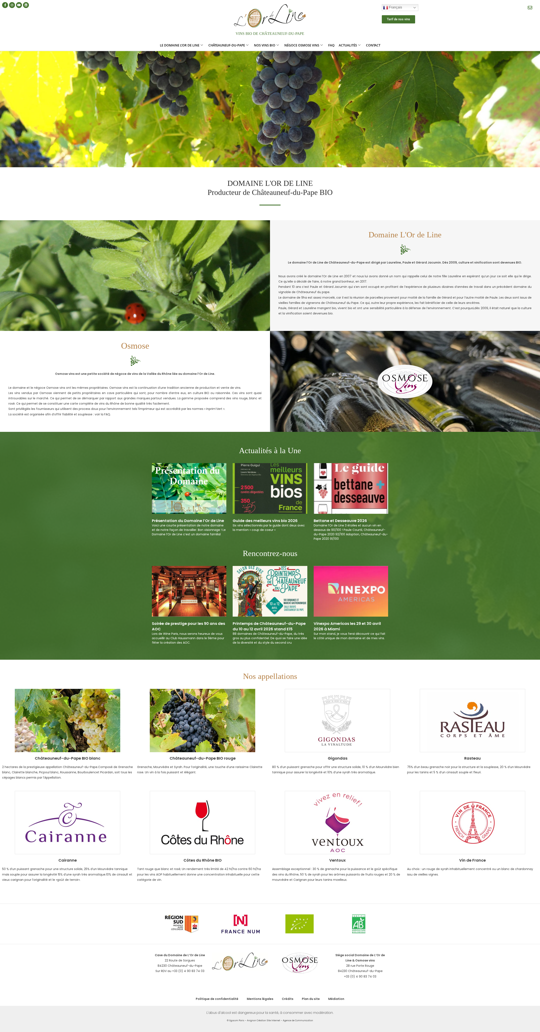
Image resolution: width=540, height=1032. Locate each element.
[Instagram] (12, 5)
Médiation (336, 999)
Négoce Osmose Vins (301, 45)
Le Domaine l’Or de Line (179, 45)
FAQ (331, 45)
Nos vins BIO (264, 45)
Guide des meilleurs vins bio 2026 (265, 520)
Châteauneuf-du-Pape (226, 45)
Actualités (348, 45)
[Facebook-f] (5, 5)
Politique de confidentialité (217, 999)
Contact (373, 45)
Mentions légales (260, 999)
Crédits (287, 999)
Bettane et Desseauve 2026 (340, 520)
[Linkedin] (26, 5)
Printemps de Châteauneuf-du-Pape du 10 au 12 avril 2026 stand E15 (269, 626)
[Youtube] (19, 5)
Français (395, 7)
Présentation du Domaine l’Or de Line (188, 520)
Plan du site (311, 999)
